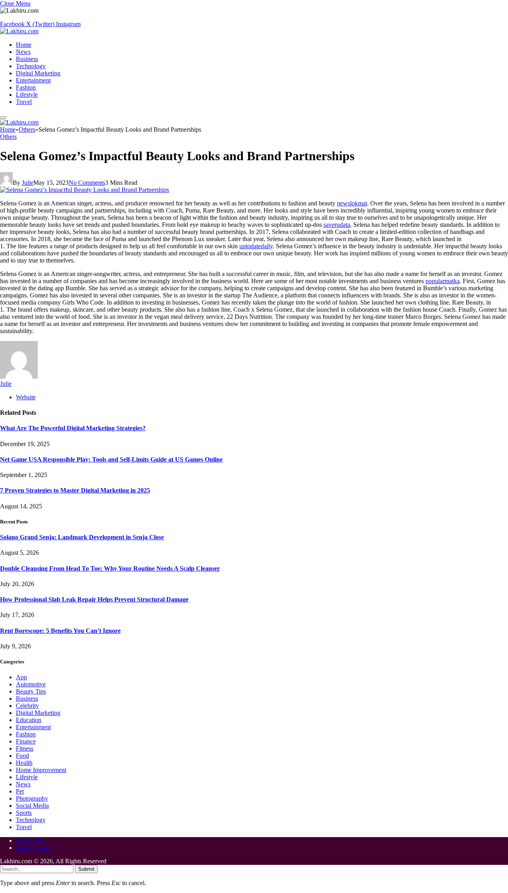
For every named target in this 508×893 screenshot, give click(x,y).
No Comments (87, 182)
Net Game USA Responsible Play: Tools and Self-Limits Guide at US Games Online (111, 459)
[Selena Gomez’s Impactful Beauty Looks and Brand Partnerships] (84, 189)
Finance (26, 741)
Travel (24, 101)
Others (8, 136)
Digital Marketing (38, 73)
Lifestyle (27, 94)
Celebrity (27, 705)
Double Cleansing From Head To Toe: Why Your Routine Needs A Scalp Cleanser (110, 568)
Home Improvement (41, 770)
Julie (27, 182)
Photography (32, 798)
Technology (31, 66)
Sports (24, 812)
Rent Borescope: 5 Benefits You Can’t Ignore (60, 630)
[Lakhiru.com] (19, 31)
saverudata (336, 224)
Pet (20, 791)
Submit (86, 869)
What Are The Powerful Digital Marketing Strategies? (73, 428)
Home (23, 44)
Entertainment (33, 80)
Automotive (31, 684)
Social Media (32, 805)
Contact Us (30, 840)
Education (28, 720)
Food (22, 755)
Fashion (26, 87)
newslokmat (352, 203)
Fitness (24, 748)
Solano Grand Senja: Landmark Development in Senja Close (82, 537)
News (23, 51)
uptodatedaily (256, 246)
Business (27, 59)
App (21, 677)
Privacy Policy (34, 847)
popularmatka (442, 281)
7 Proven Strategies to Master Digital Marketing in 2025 (75, 490)
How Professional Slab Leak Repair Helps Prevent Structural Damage (94, 599)
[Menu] (3, 117)
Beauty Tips (31, 691)
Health (24, 762)
